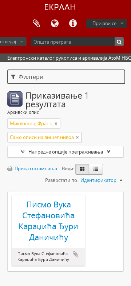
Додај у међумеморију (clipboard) (75, 254)
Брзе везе (73, 24)
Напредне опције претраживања (65, 151)
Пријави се (104, 23)
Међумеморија (36, 24)
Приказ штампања (35, 168)
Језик (54, 24)
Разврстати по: (61, 180)
